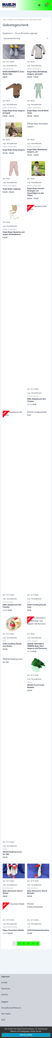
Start (4, 20)
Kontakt (4, 983)
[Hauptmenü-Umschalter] (39, 5)
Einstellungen (26, 1035)
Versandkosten (12, 66)
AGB (3, 1020)
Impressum (5, 989)
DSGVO (4, 995)
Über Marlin (5, 1014)
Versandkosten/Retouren (11, 1008)
